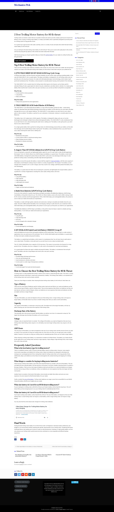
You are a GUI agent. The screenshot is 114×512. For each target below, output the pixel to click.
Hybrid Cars (21, 11)
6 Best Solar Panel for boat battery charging (61, 446)
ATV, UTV (78, 60)
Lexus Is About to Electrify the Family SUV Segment (87, 40)
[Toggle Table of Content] (31, 61)
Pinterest (93, 0)
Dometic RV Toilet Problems (63, 455)
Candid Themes (69, 509)
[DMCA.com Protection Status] (74, 483)
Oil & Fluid (78, 96)
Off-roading (78, 94)
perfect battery (49, 55)
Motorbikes (78, 90)
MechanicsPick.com (58, 483)
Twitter (91, 0)
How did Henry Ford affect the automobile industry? (23, 455)
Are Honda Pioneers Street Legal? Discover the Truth (87, 42)
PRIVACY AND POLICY (22, 482)
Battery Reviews (79, 70)
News (77, 92)
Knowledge (78, 83)
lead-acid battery (55, 161)
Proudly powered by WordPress (48, 509)
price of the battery (29, 379)
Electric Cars (78, 75)
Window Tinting (79, 103)
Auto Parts (78, 68)
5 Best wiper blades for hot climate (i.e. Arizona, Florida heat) (29, 446)
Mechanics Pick (22, 5)
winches (78, 100)
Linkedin (98, 0)
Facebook (89, 0)
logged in (21, 464)
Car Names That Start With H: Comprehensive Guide (43, 455)
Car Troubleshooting (80, 73)
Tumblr (97, 0)
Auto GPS (78, 64)
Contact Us (37, 11)
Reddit (95, 0)
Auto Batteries (30, 11)
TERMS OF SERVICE (21, 486)
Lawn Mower (79, 85)
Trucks (77, 98)
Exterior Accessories (80, 77)
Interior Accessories (80, 81)
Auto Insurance (79, 66)
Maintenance (79, 88)
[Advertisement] (57, 21)
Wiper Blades (79, 105)
